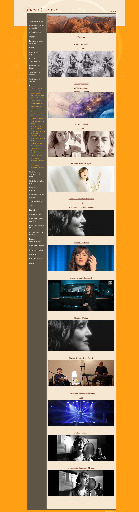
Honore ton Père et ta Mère (36, 227)
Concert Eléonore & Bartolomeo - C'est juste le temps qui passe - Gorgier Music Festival (38, 92)
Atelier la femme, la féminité (36, 233)
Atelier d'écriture (35, 214)
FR (113, 12)
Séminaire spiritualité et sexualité (36, 27)
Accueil (32, 17)
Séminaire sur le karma (34, 67)
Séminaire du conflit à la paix (36, 182)
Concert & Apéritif (36, 100)
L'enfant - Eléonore (36, 155)
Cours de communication (35, 60)
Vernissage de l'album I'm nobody (38, 139)
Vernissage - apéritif (36, 103)
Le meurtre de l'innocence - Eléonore (37, 166)
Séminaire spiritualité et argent (36, 196)
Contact (32, 263)
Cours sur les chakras (37, 246)
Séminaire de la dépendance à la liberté (34, 174)
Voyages (32, 37)
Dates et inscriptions (36, 259)
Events (32, 86)
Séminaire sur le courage (34, 73)
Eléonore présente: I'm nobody (37, 122)
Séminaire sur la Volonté (34, 80)
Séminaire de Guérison (33, 189)
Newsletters (33, 254)
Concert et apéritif (36, 106)
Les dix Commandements (35, 240)
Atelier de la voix (35, 32)
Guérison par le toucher (34, 53)
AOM (31, 206)
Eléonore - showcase (81, 243)
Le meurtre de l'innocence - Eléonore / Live (38, 161)
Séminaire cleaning (36, 201)
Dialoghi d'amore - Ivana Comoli (38, 152)
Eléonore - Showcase (37, 118)
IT (115, 12)
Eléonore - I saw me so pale (37, 110)
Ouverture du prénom (37, 250)
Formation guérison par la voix (36, 42)
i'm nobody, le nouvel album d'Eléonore (37, 127)
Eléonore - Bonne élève (37, 98)
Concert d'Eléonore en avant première (37, 147)
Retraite (32, 48)
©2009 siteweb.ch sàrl (110, 511)
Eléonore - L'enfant (36, 143)
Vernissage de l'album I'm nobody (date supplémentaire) (38, 133)
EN (111, 12)
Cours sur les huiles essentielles (36, 220)
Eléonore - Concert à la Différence (37, 115)
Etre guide (33, 210)
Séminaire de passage (37, 21)
